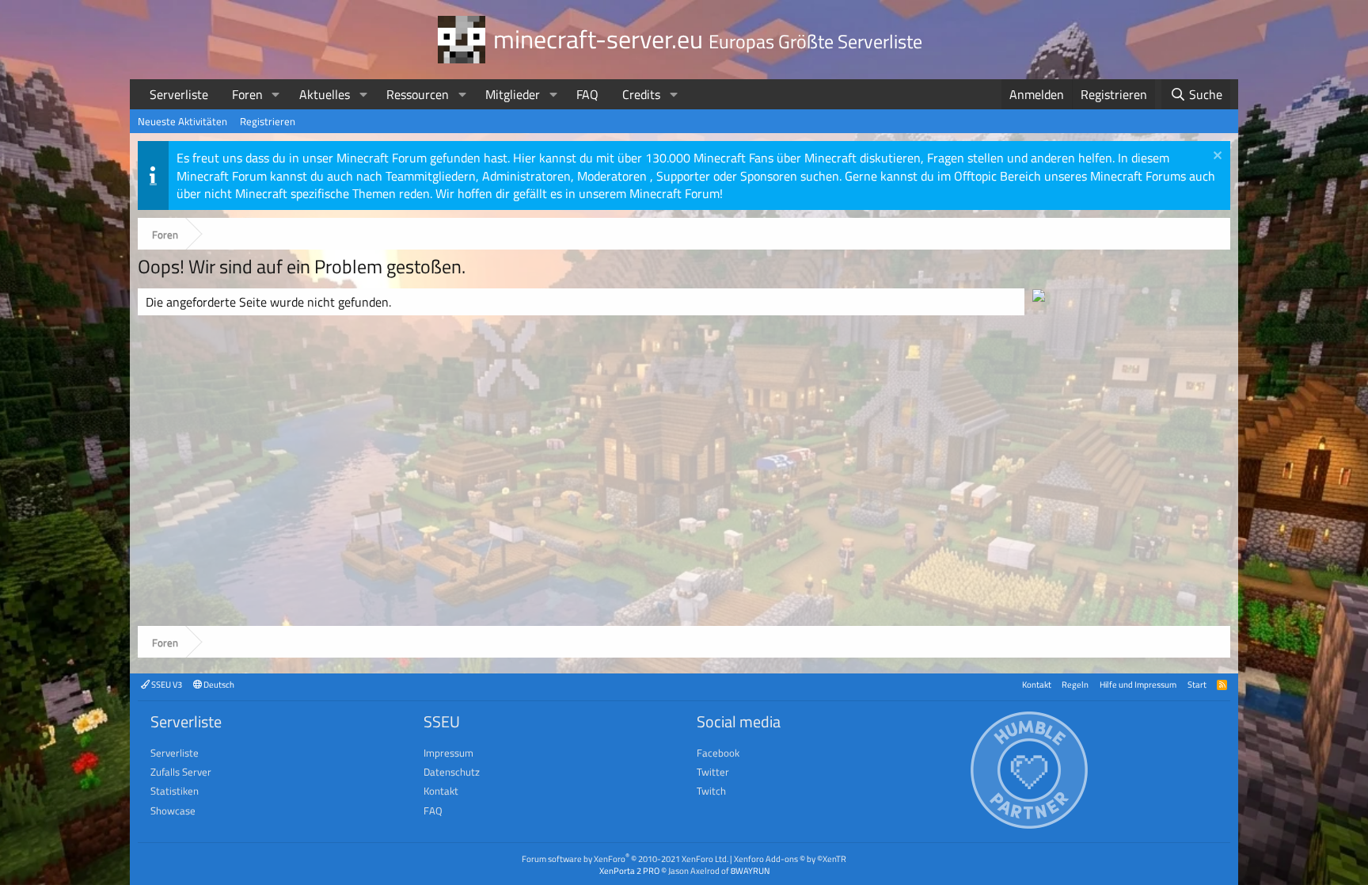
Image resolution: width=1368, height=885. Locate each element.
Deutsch (218, 684)
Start (1197, 684)
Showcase (173, 810)
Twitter (713, 772)
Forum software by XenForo (625, 858)
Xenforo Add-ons (790, 858)
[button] (275, 94)
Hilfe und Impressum (1138, 684)
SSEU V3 (166, 684)
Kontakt (1036, 684)
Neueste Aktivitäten (182, 121)
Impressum (448, 753)
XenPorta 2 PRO (629, 870)
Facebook (718, 753)
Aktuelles (324, 94)
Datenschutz (452, 772)
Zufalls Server (180, 772)
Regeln (1075, 684)
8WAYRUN (750, 870)
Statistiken (174, 791)
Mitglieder (512, 94)
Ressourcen (417, 94)
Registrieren (267, 121)
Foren (247, 94)
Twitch (711, 791)
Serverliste (179, 94)
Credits (641, 94)
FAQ (587, 94)
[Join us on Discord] (1038, 297)
